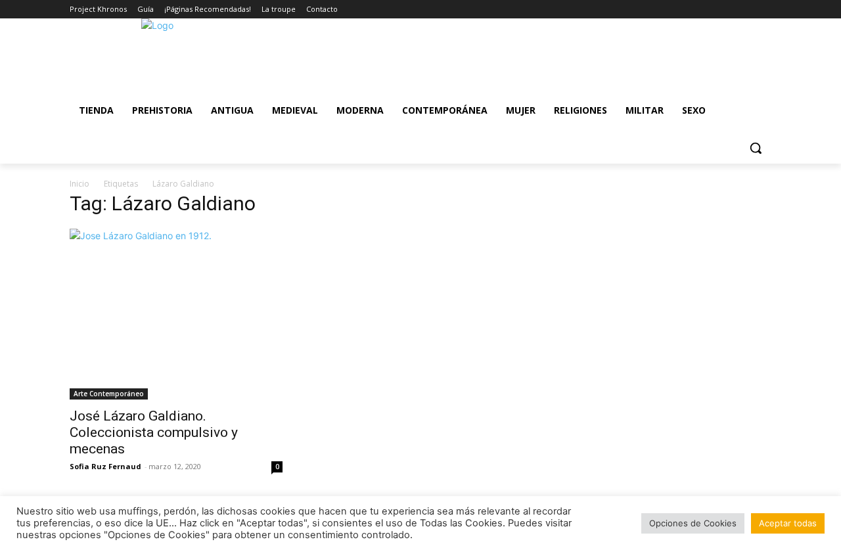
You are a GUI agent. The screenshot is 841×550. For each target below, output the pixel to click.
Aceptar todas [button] (788, 523)
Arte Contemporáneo (109, 393)
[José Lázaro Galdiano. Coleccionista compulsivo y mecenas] (176, 314)
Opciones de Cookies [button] (693, 523)
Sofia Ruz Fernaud (105, 466)
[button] (755, 148)
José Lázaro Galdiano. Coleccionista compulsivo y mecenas (154, 432)
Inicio (79, 183)
